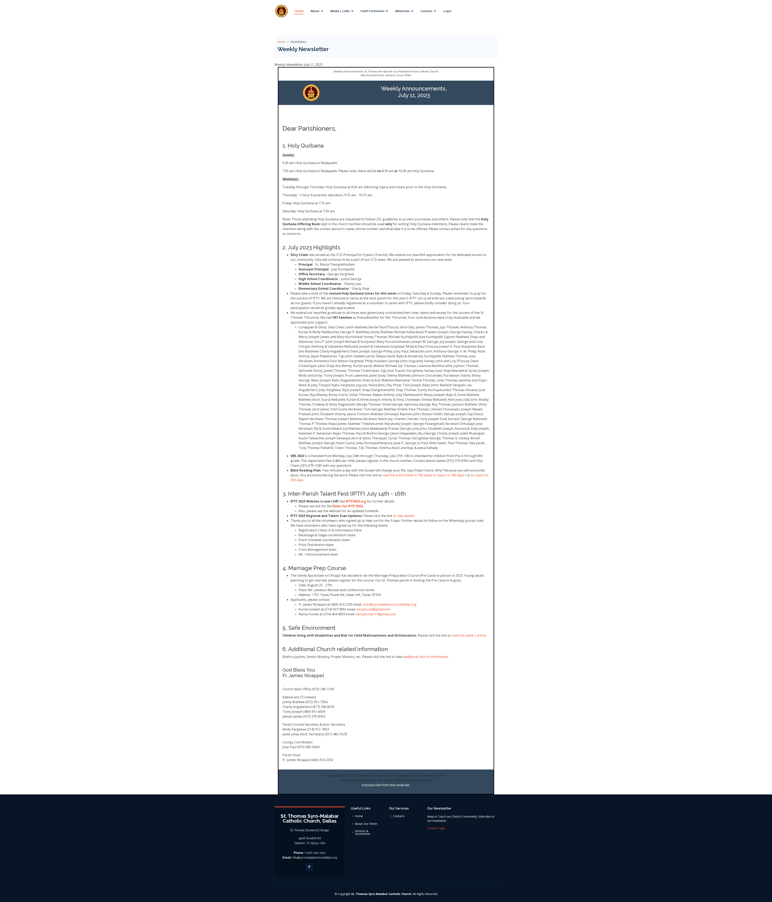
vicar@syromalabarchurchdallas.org (390, 604)
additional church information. (425, 656)
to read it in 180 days (448, 475)
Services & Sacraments (362, 832)
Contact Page (436, 828)
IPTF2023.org (356, 501)
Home (299, 11)
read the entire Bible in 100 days (406, 475)
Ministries (402, 11)
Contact (426, 11)
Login (447, 11)
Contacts (399, 816)
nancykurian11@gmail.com (375, 614)
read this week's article (469, 635)
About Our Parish (366, 823)
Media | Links (340, 11)
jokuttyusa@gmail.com (373, 609)
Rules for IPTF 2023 (348, 506)
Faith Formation (372, 11)
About (314, 11)
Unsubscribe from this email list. (385, 785)
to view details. (404, 516)
